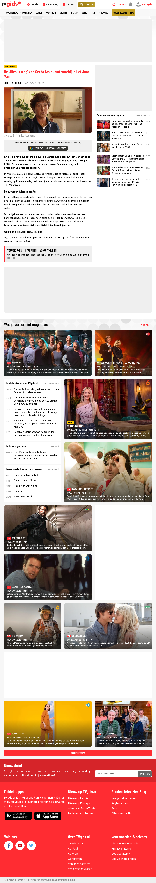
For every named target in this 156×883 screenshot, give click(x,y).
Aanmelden (145, 774)
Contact (73, 849)
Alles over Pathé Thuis (81, 808)
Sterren (63, 12)
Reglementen (120, 803)
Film (93, 12)
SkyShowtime (76, 844)
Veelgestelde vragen (124, 798)
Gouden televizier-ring (123, 12)
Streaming (103, 12)
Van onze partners (79, 864)
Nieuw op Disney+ (79, 803)
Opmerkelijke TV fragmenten (19, 12)
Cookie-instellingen (124, 859)
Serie (84, 12)
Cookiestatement (122, 854)
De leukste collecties (80, 813)
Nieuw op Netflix (78, 798)
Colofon (73, 854)
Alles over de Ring (122, 813)
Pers (114, 808)
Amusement (51, 12)
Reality (74, 12)
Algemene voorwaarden (126, 844)
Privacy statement (123, 849)
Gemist (39, 12)
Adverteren (75, 859)
